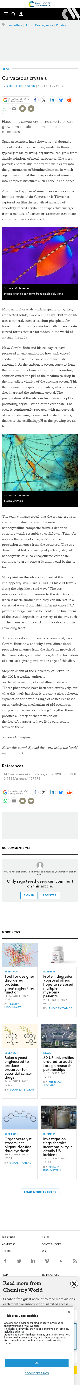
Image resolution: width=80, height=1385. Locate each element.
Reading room (44, 25)
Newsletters (14, 25)
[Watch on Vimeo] (47, 1261)
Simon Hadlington (20, 86)
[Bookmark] (31, 108)
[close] (78, 91)
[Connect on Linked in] (33, 1261)
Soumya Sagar (22, 1089)
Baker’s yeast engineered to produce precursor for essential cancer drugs (18, 1067)
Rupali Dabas (20, 1163)
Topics (6, 1251)
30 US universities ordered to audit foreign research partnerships (58, 1063)
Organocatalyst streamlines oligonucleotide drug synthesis (18, 1145)
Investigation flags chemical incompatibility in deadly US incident (58, 1147)
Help (5, 1274)
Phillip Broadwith (53, 1168)
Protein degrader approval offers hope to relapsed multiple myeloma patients (58, 986)
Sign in (29, 895)
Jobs (28, 25)
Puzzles (61, 25)
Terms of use (50, 1274)
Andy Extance (61, 1008)
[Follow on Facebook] (5, 1261)
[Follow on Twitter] (19, 1261)
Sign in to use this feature (59, 91)
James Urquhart (12, 1006)
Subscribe (8, 1237)
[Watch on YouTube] (61, 1261)
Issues (45, 1237)
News (6, 68)
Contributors (51, 1244)
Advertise (8, 1244)
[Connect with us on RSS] (75, 1261)
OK (37, 1362)
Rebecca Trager (53, 1083)
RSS (44, 1251)
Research (11, 971)
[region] (37, 1345)
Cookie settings (37, 1373)
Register (50, 895)
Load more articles (40, 1192)
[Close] (68, 1312)
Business (49, 971)
